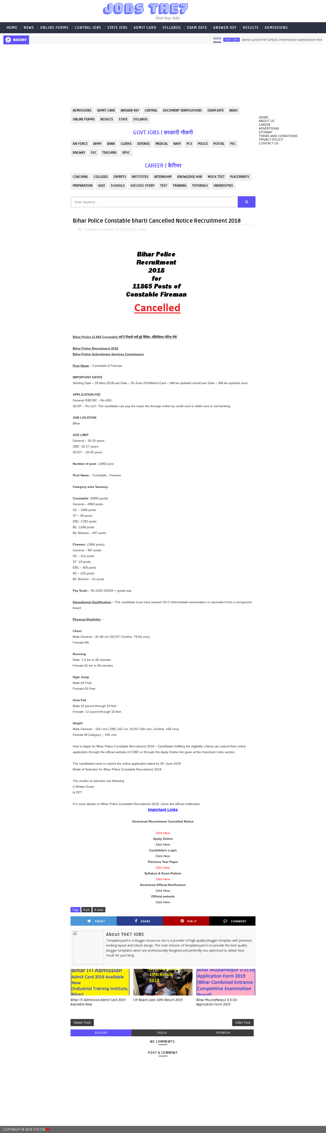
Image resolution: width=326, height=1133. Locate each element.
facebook (223, 1033)
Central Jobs (88, 28)
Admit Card (145, 28)
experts (120, 177)
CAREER (264, 124)
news (233, 110)
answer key (130, 110)
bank (111, 144)
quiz (101, 186)
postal (218, 144)
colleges (101, 177)
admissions (82, 110)
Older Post (243, 1022)
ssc (94, 153)
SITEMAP (265, 132)
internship (163, 177)
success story (142, 186)
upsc (126, 153)
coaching (80, 177)
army (97, 144)
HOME (11, 28)
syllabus (140, 119)
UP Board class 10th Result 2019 (158, 1000)
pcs (189, 144)
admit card (216, 39)
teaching (109, 153)
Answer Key (224, 28)
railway (79, 153)
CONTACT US (269, 143)
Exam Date (197, 28)
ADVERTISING (269, 128)
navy (177, 144)
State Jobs (117, 28)
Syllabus (172, 28)
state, (142, 229)
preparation (82, 186)
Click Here (163, 844)
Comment (239, 921)
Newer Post (82, 1022)
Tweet (100, 921)
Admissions (276, 28)
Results (251, 28)
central (151, 110)
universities (223, 186)
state (123, 119)
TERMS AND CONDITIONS (278, 136)
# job (86, 910)
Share (145, 921)
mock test (216, 177)
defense (143, 144)
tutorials (200, 186)
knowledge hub (189, 177)
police (203, 144)
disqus (162, 1033)
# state (99, 910)
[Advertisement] (35, 114)
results (106, 119)
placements (239, 177)
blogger (101, 1033)
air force (80, 144)
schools (118, 186)
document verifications (182, 110)
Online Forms (54, 28)
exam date (216, 110)
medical (161, 144)
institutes (140, 177)
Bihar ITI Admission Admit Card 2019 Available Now (98, 1002)
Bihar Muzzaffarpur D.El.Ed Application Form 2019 (216, 1002)
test (163, 186)
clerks (126, 144)
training (180, 186)
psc (233, 144)
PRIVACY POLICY (271, 139)
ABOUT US (267, 121)
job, (134, 229)
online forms (84, 119)
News (29, 28)
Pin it (192, 921)
